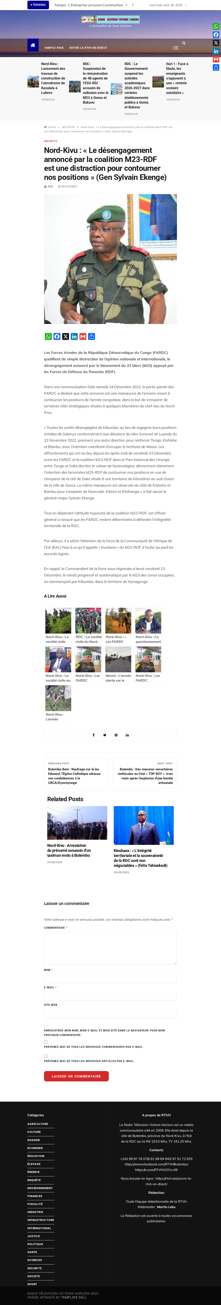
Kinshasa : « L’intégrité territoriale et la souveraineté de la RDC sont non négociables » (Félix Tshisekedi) (140, 858)
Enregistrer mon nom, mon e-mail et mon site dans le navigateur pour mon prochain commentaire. (104, 1032)
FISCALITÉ (35, 1204)
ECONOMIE (35, 1148)
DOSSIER (33, 1140)
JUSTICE (33, 1236)
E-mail (50, 987)
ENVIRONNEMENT (40, 1188)
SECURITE (50, 141)
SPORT (32, 1284)
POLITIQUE (35, 1244)
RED (50, 186)
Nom (48, 970)
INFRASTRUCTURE (40, 1220)
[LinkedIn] (216, 51)
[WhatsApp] (216, 26)
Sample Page (54, 47)
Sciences (34, 1260)
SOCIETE (33, 1276)
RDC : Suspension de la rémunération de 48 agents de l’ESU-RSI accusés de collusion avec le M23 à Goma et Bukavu (96, 83)
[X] (216, 43)
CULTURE (34, 1132)
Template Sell (73, 1297)
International (39, 1228)
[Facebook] (216, 35)
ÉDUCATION (35, 1156)
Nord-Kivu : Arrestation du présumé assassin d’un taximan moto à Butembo (69, 850)
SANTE (32, 1252)
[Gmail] (216, 59)
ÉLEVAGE (34, 1164)
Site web (51, 1004)
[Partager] (216, 67)
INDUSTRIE (35, 1212)
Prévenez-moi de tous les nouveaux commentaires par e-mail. (94, 1046)
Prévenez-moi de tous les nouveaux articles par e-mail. (89, 1061)
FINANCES (34, 1196)
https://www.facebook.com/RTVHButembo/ (156, 1164)
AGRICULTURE (37, 1124)
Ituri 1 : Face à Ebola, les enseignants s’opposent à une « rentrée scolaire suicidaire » (177, 78)
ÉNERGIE (33, 1172)
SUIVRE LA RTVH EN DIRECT (88, 47)
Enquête (34, 1180)
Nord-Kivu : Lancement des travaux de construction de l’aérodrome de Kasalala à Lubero (53, 78)
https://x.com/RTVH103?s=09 (156, 1170)
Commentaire (55, 927)
